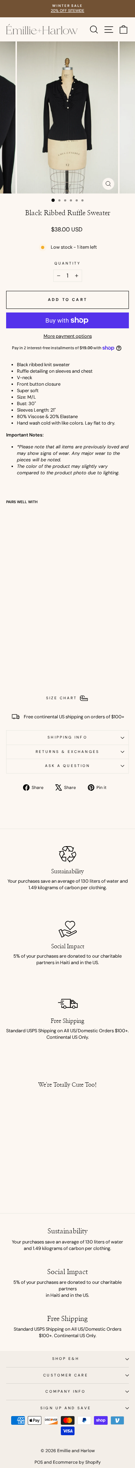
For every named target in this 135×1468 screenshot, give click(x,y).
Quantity (67, 263)
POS (39, 1462)
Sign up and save (65, 1408)
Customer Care (65, 1375)
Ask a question (67, 765)
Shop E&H (66, 1358)
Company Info (65, 1391)
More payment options (68, 336)
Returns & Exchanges (67, 751)
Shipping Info (67, 737)
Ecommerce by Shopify (77, 1462)
